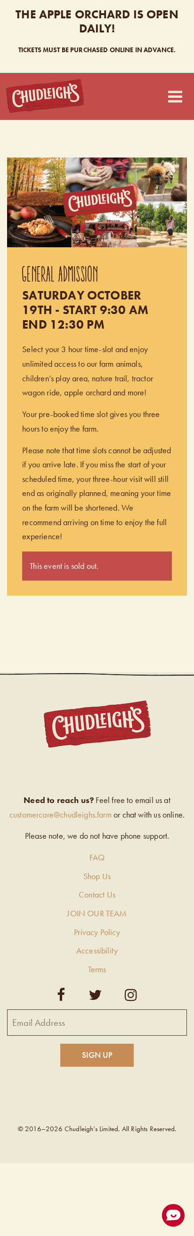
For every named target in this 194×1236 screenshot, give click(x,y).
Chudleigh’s (45, 96)
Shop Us (97, 876)
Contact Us (97, 894)
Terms (97, 969)
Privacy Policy (97, 932)
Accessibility (97, 950)
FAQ (97, 857)
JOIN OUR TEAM (97, 913)
